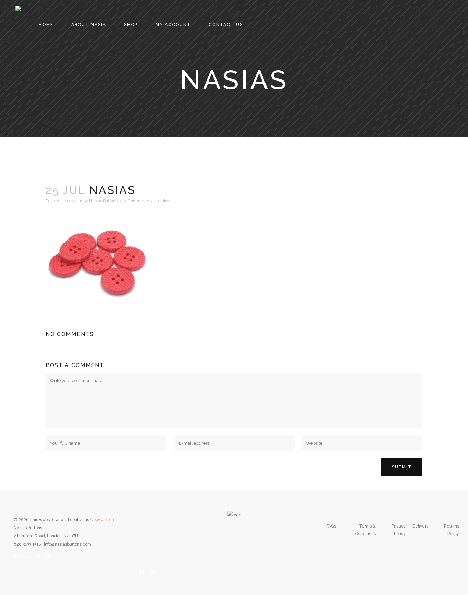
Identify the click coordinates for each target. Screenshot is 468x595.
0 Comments (136, 201)
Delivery (420, 526)
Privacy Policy (399, 530)
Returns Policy (451, 530)
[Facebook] (141, 572)
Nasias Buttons (103, 201)
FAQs (331, 526)
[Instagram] (152, 572)
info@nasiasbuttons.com (67, 544)
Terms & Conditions (365, 530)
